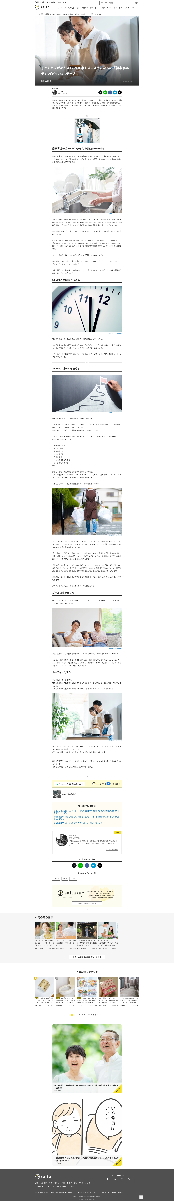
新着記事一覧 (61, 1186)
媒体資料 (120, 1192)
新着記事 (71, 8)
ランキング (62, 8)
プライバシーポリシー (93, 1192)
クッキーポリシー (105, 1192)
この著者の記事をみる (112, 849)
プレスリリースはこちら (50, 1192)
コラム (74, 879)
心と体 (126, 8)
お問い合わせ (38, 1192)
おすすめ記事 (62, 1192)
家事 (65, 879)
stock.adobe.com (128, 81)
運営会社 (114, 1192)
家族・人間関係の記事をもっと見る (87, 957)
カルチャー (135, 8)
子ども (57, 879)
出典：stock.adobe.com (115, 214)
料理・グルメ (107, 8)
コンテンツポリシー (79, 1192)
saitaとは (73, 1186)
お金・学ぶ (118, 8)
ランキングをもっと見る (88, 1014)
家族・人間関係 (82, 8)
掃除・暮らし (95, 8)
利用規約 (69, 1192)
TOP (37, 14)
